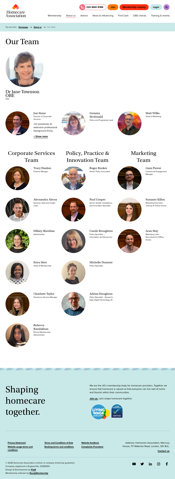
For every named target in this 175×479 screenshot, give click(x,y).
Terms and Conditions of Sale (58, 442)
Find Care (123, 15)
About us (71, 15)
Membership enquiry (134, 7)
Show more (41, 136)
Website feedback (90, 442)
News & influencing (103, 15)
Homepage (23, 27)
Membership (54, 15)
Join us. (94, 398)
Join (113, 7)
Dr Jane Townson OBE (22, 93)
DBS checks (139, 15)
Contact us (164, 450)
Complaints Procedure (92, 446)
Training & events (160, 15)
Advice (84, 15)
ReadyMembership (39, 473)
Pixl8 (33, 469)
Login (156, 7)
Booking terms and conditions (59, 446)
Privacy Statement (17, 442)
